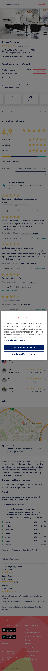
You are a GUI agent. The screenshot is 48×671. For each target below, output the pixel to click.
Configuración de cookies (23, 354)
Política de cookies (16, 340)
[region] (24, 335)
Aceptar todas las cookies (24, 347)
